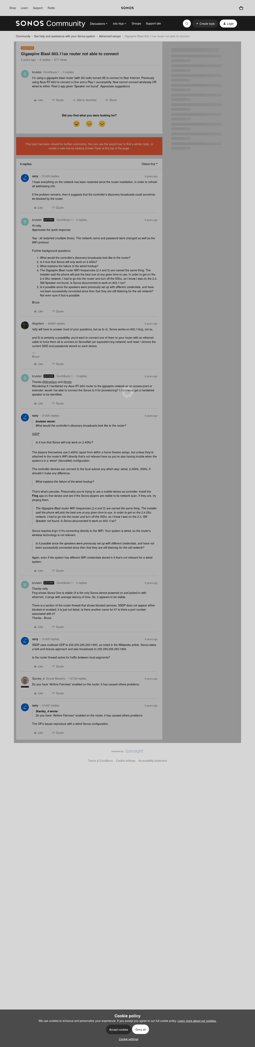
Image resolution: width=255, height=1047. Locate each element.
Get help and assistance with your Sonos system (64, 36)
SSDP (35, 434)
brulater (37, 72)
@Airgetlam (49, 382)
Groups (136, 23)
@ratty (67, 382)
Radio (51, 8)
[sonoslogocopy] (127, 8)
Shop (12, 8)
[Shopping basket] (241, 8)
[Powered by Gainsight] (128, 752)
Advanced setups (110, 36)
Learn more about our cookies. (197, 1021)
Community (23, 36)
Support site (153, 23)
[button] (205, 24)
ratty (35, 176)
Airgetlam (38, 323)
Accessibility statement (152, 761)
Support (38, 8)
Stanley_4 (38, 678)
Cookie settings (125, 761)
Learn (24, 8)
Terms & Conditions (100, 761)
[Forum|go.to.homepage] (50, 24)
